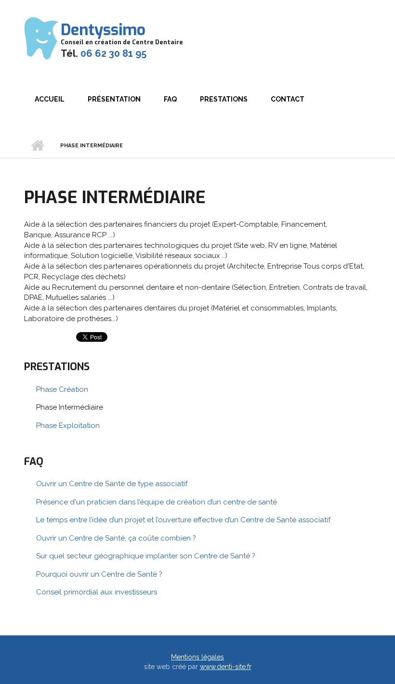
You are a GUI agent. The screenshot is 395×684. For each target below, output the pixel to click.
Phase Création (62, 389)
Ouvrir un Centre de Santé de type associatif (111, 483)
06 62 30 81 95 (113, 53)
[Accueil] (41, 37)
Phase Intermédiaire (69, 407)
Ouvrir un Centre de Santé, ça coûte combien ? (116, 538)
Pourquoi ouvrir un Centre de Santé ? (99, 574)
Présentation (114, 99)
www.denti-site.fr (225, 667)
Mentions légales (197, 657)
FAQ (170, 99)
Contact (287, 99)
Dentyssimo (103, 30)
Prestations (224, 99)
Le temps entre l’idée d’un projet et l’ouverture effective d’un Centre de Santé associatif (183, 520)
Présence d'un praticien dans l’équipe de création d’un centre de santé (156, 502)
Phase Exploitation (68, 425)
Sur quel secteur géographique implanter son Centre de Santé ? (145, 556)
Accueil (50, 99)
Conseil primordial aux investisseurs (96, 592)
